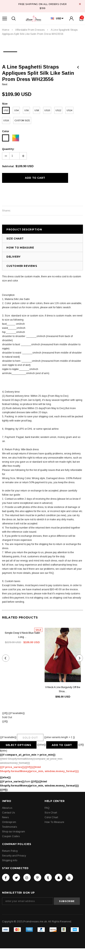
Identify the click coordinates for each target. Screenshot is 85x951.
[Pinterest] (37, 877)
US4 (16, 110)
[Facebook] (5, 877)
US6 (26, 110)
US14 (69, 110)
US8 (36, 110)
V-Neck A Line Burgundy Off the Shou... (62, 689)
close (80, 4)
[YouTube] (69, 877)
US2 (6, 110)
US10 (47, 110)
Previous (78, 67)
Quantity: (8, 149)
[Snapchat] (58, 877)
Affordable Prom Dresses (30, 29)
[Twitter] (16, 877)
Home (5, 29)
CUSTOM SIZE (22, 120)
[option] (10, 50)
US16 (6, 120)
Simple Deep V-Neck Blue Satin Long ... (22, 634)
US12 (58, 110)
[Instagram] (27, 877)
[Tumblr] (48, 877)
